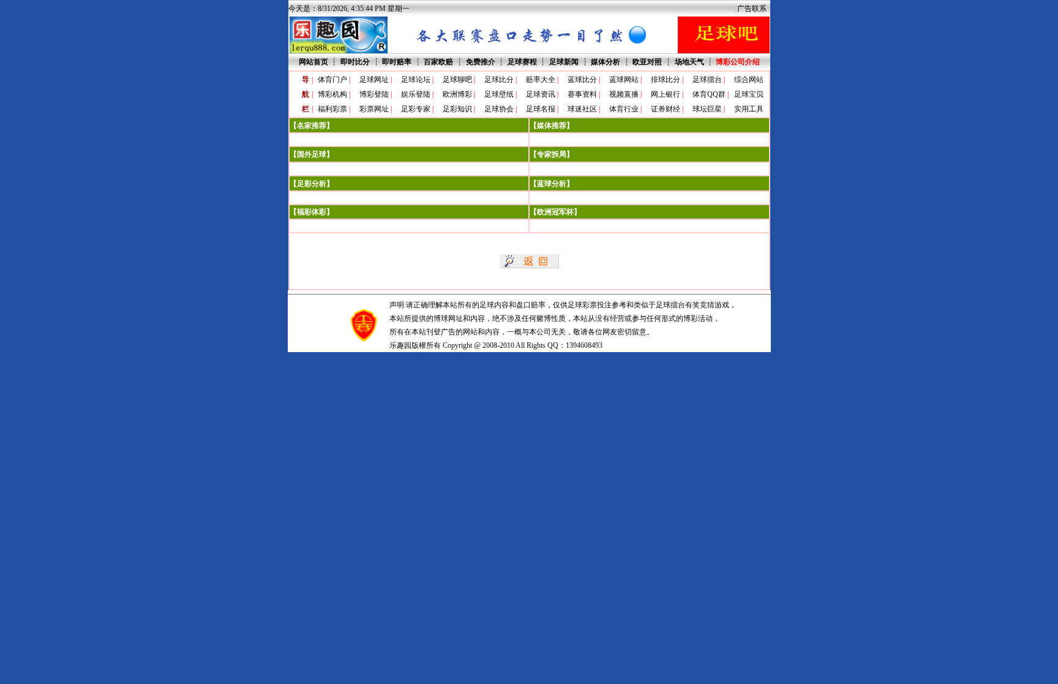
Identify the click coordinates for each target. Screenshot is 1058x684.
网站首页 (313, 62)
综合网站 (748, 79)
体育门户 (332, 79)
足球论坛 (415, 79)
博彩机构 (332, 94)
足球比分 (499, 79)
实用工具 (748, 109)
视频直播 (624, 94)
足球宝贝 (748, 94)
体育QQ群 (709, 94)
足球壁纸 (499, 94)
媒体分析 (605, 62)
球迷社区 (582, 109)
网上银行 (665, 94)
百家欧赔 (438, 62)
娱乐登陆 (415, 94)
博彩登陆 (374, 94)
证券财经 (665, 109)
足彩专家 (415, 109)
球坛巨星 (707, 109)
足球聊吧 (457, 79)
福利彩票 (332, 109)
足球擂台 (707, 79)
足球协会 (499, 109)
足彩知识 (457, 109)
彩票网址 (374, 109)
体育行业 (624, 109)
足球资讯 (540, 94)
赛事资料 (582, 94)
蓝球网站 (624, 79)
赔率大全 (540, 79)
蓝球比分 (582, 79)
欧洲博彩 (457, 94)
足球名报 (540, 109)
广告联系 (752, 8)
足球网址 (374, 79)
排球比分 (665, 79)
